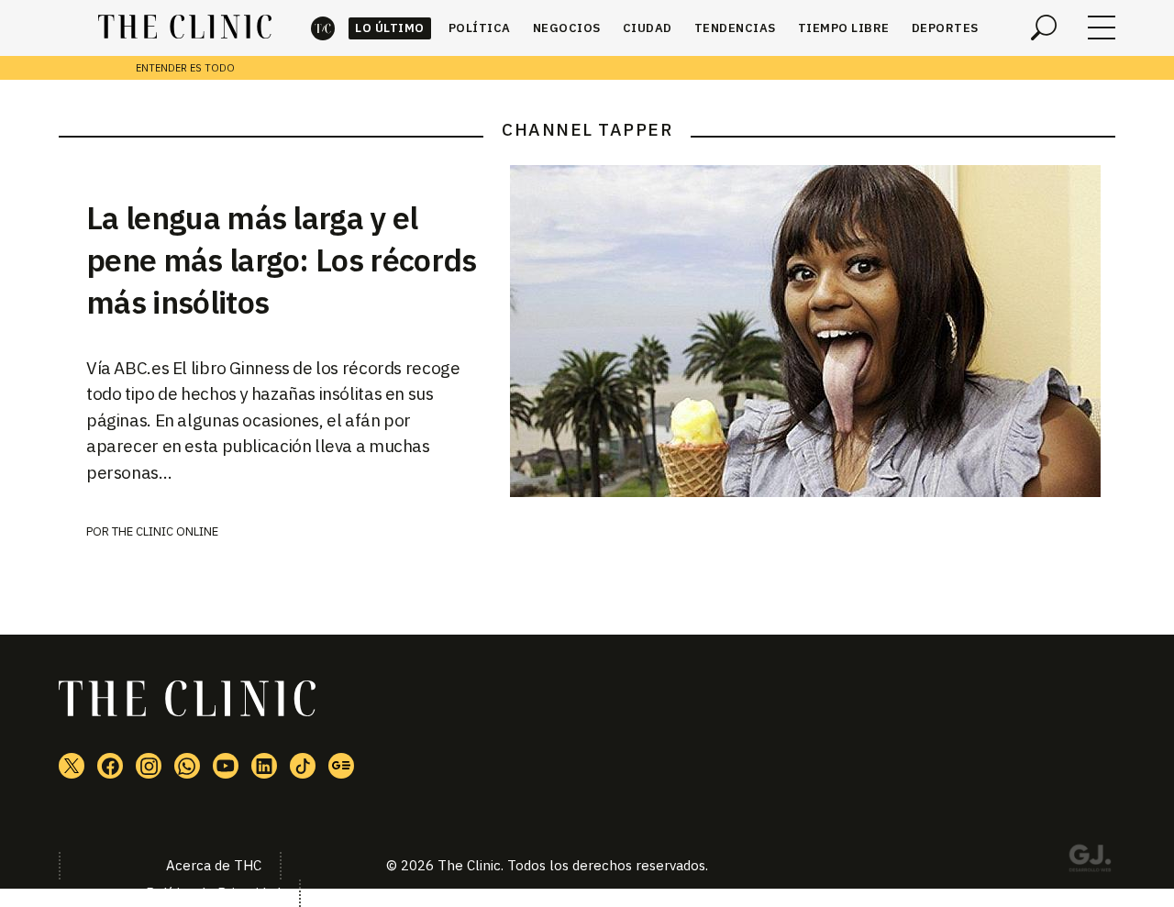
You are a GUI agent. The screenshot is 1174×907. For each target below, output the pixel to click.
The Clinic (323, 28)
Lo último (390, 28)
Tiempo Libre (844, 28)
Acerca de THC (213, 865)
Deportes (945, 28)
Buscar (1044, 27)
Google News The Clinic (341, 766)
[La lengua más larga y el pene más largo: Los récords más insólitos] (812, 331)
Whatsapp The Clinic (187, 766)
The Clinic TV (225, 766)
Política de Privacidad (213, 892)
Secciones (1101, 27)
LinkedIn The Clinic (264, 766)
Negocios (567, 28)
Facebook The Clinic (110, 766)
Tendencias (735, 28)
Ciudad (647, 28)
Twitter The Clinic (71, 766)
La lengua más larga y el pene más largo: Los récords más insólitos (281, 259)
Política (480, 28)
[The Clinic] (184, 27)
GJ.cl (1090, 861)
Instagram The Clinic (148, 766)
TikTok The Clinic (303, 766)
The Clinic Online (165, 531)
